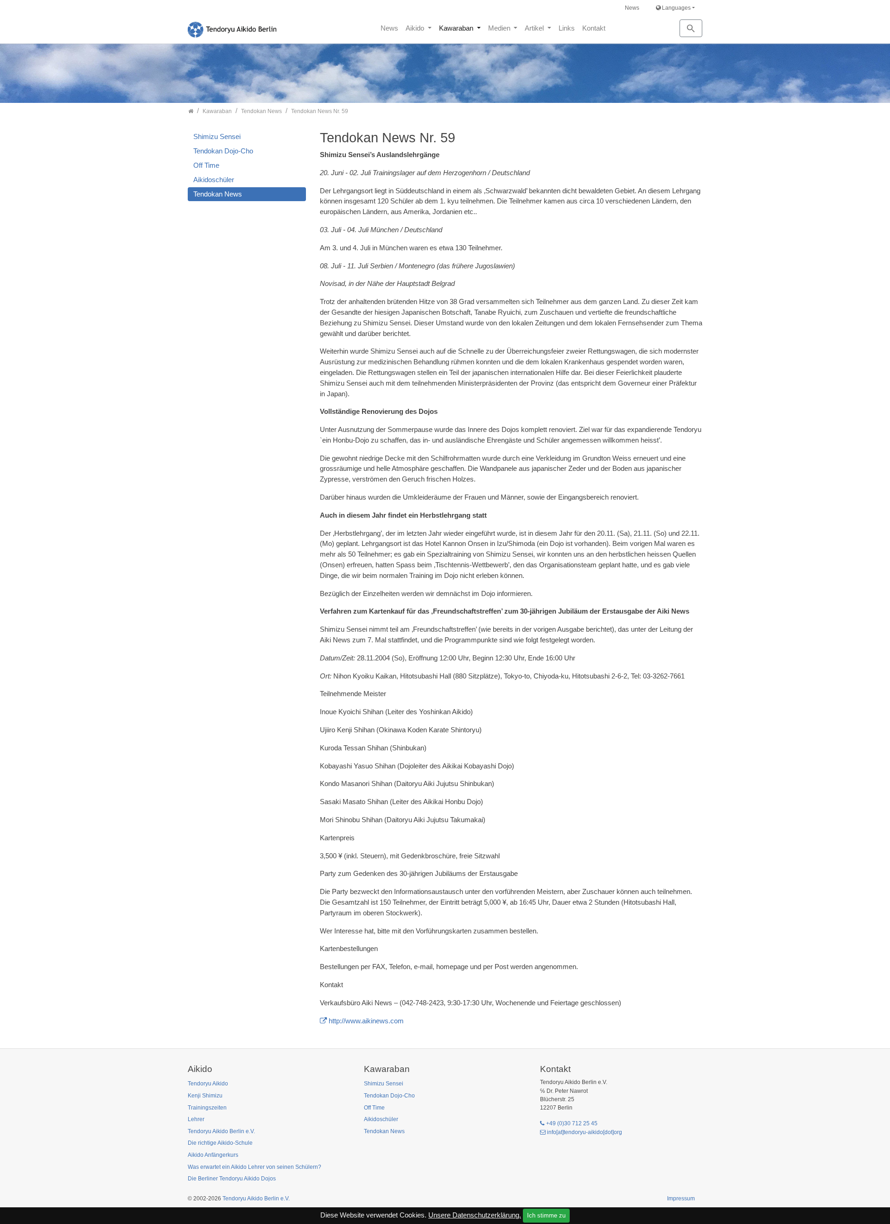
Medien (500, 28)
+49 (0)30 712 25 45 (572, 1123)
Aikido (416, 28)
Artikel (535, 28)
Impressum (681, 1198)
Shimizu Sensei (217, 136)
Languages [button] (676, 8)
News (632, 8)
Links (567, 28)
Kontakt (593, 28)
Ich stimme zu (546, 1215)
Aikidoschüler (213, 180)
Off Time (206, 165)
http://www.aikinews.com (366, 1021)
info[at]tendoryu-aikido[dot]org (584, 1132)
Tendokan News (217, 194)
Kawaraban (457, 28)
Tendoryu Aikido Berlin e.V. (256, 1198)
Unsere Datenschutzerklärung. (474, 1215)
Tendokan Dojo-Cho (223, 151)
